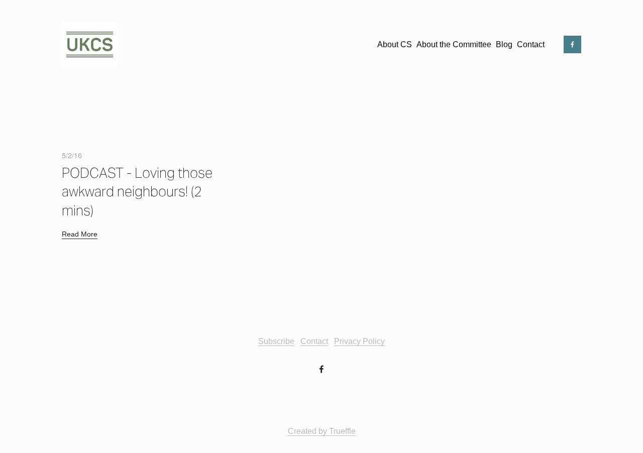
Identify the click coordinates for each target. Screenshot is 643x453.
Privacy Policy (359, 341)
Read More (79, 234)
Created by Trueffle (322, 431)
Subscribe (276, 341)
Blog (504, 44)
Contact (531, 44)
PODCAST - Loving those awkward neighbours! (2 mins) (137, 191)
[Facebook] (572, 44)
